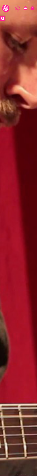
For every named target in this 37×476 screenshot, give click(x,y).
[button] (2, 18)
